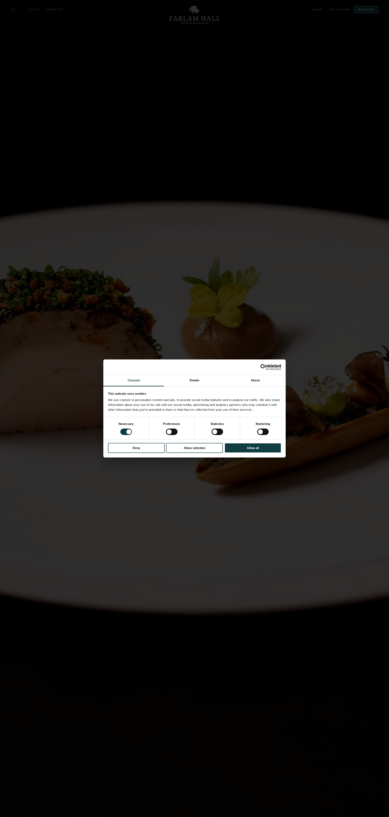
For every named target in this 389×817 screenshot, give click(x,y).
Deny (136, 448)
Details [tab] (195, 380)
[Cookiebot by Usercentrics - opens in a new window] (263, 367)
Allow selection (194, 448)
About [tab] (255, 380)
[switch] (171, 432)
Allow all (253, 448)
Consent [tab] (134, 380)
